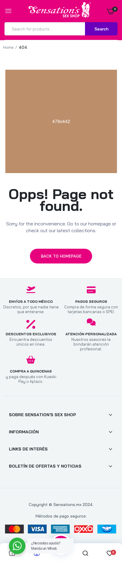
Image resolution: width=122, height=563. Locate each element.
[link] (105, 526)
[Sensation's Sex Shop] (60, 10)
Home (8, 47)
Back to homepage (61, 256)
